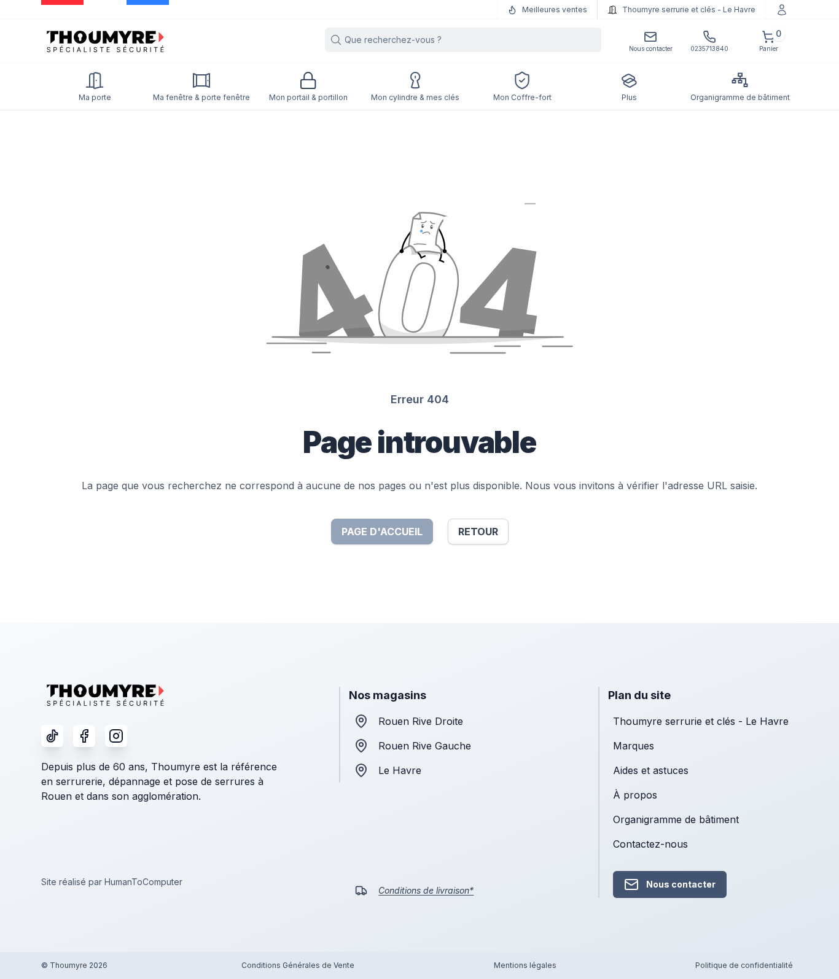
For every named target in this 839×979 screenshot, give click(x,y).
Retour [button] (478, 531)
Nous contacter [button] (681, 884)
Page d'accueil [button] (382, 531)
